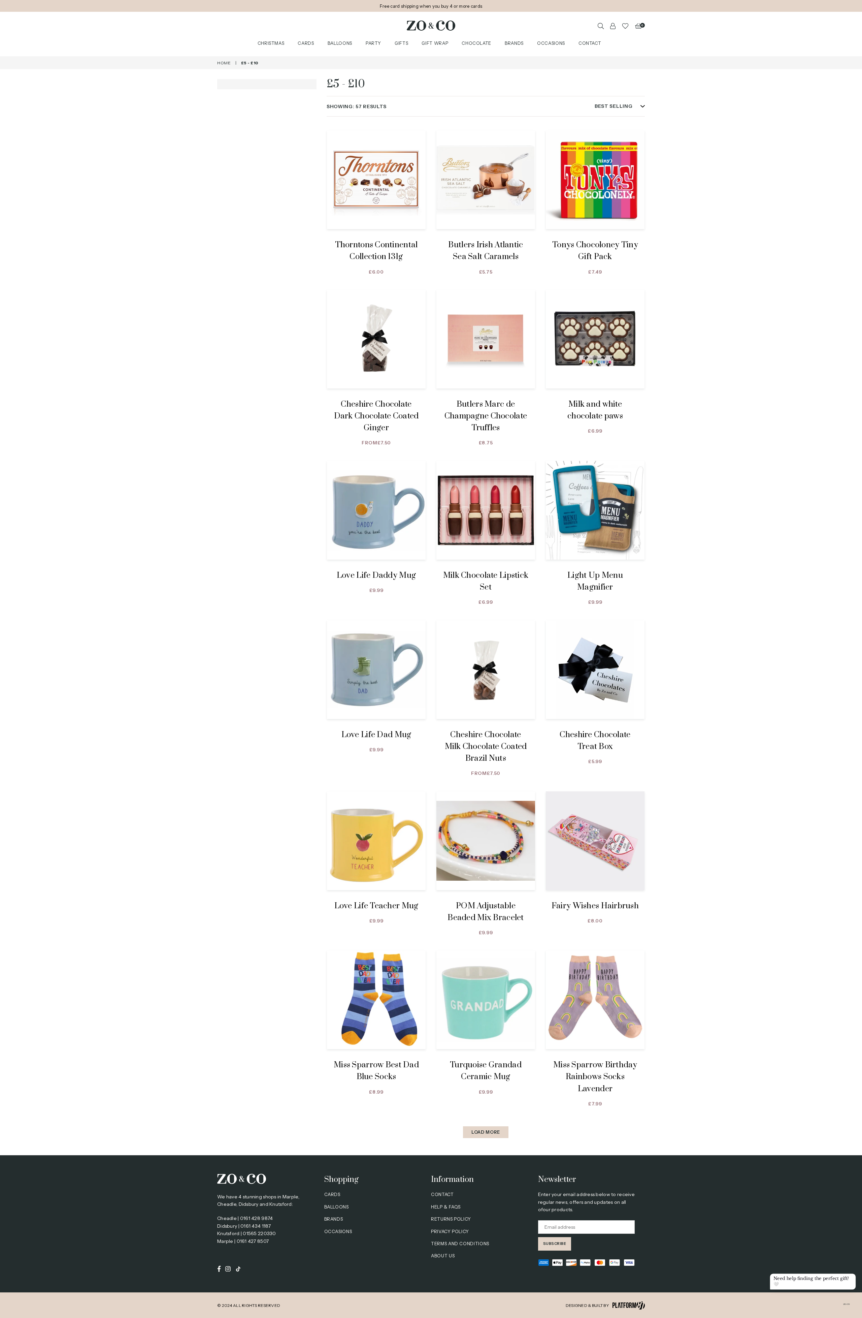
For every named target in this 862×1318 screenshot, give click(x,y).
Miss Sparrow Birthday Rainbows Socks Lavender (595, 1077)
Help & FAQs (446, 1207)
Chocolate (476, 43)
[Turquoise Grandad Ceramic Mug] (485, 999)
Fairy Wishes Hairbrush (595, 906)
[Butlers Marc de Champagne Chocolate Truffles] (485, 339)
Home (224, 62)
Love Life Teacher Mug (376, 906)
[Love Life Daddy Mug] (376, 510)
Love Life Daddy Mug (376, 575)
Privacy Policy (450, 1231)
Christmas (271, 43)
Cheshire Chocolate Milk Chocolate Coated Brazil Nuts (486, 746)
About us (443, 1255)
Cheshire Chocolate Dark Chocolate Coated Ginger (376, 416)
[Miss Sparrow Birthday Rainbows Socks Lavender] (595, 999)
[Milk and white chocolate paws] (595, 339)
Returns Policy (451, 1219)
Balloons (340, 43)
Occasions (551, 43)
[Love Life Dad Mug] (376, 669)
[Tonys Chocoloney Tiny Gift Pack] (595, 179)
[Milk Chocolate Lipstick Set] (485, 510)
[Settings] (613, 26)
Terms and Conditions (460, 1243)
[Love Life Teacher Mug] (376, 840)
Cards (306, 43)
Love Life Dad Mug (376, 735)
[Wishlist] (625, 26)
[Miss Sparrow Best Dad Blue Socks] (376, 999)
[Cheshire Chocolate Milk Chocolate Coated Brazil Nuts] (485, 669)
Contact (589, 43)
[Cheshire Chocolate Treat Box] (595, 669)
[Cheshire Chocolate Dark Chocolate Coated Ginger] (376, 339)
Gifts (401, 43)
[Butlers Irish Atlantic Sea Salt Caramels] (485, 179)
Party (373, 43)
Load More (485, 1132)
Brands (514, 43)
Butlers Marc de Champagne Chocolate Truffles (485, 416)
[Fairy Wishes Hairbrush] (595, 840)
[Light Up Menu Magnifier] (595, 510)
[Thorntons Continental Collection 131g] (376, 179)
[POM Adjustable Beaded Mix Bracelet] (485, 840)
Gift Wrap (435, 43)
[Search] (601, 26)
